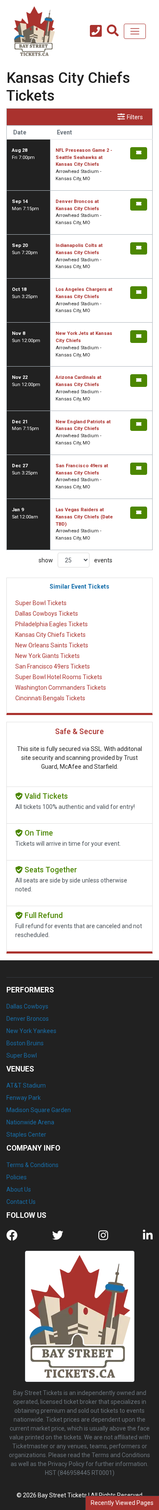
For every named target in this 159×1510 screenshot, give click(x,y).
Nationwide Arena (30, 1122)
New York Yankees (31, 1031)
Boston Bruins (25, 1043)
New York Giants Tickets (47, 655)
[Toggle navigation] (135, 31)
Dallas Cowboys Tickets (46, 613)
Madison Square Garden (38, 1110)
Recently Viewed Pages (122, 1502)
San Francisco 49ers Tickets (52, 666)
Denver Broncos (27, 1018)
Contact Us (21, 1201)
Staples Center (26, 1134)
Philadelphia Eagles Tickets (51, 624)
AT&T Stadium (26, 1085)
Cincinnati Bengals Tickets (50, 698)
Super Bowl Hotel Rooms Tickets (58, 677)
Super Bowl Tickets (41, 603)
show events (75, 560)
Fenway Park (23, 1097)
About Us (18, 1189)
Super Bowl (21, 1055)
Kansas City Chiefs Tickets (50, 634)
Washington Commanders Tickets (60, 687)
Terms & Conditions (32, 1165)
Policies (16, 1177)
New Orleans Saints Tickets (51, 645)
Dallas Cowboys (27, 1006)
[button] (113, 31)
